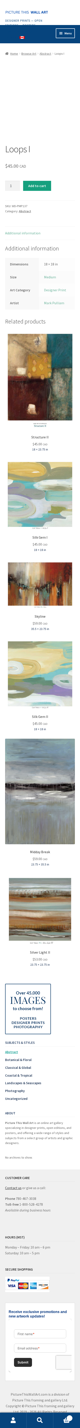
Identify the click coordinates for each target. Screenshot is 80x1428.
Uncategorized (16, 1099)
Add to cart (37, 185)
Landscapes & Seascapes (23, 1083)
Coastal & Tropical (18, 1075)
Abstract (45, 54)
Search (40, 1420)
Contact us (13, 1188)
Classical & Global (18, 1067)
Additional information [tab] (22, 233)
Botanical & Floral (18, 1060)
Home (14, 54)
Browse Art (28, 54)
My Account (13, 1420)
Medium (50, 277)
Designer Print (55, 290)
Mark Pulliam (54, 303)
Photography (15, 1091)
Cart (61, 1416)
